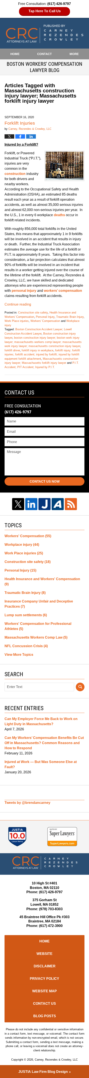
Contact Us (44, 1003)
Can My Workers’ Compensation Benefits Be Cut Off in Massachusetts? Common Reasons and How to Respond (44, 743)
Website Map (44, 991)
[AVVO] (58, 504)
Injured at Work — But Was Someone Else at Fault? (41, 764)
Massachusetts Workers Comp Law (36, 637)
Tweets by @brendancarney (27, 802)
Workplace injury (22, 544)
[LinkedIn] (31, 504)
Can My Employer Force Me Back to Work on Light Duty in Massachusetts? (41, 721)
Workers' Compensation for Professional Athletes (38, 626)
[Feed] (71, 504)
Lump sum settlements (26, 615)
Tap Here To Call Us (45, 11)
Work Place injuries (17, 321)
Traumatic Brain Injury (70, 316)
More (74, 54)
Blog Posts (44, 1016)
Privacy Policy (44, 978)
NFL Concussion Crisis (26, 646)
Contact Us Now (45, 481)
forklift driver (12, 350)
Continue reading (18, 304)
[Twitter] (18, 504)
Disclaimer (45, 966)
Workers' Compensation (45, 321)
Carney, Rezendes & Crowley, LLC (56, 1059)
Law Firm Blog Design (43, 1071)
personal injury (24, 290)
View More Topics (19, 654)
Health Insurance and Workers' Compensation (42, 581)
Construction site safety (33, 312)
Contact (44, 54)
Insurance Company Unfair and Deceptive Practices (39, 603)
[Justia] (44, 504)
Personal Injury (45, 316)
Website (44, 954)
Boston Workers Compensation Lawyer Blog (45, 33)
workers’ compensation (63, 290)
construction (15, 174)
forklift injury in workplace (37, 350)
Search (80, 687)
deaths (59, 215)
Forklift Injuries (20, 123)
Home (14, 54)
